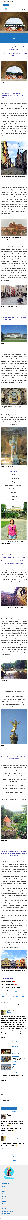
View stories (5, 1041)
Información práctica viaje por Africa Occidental (18, 1059)
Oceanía (14, 1162)
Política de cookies (7, 1213)
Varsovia (22, 999)
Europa (14, 1160)
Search (5, 4)
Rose (12, 29)
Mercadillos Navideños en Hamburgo (18, 1051)
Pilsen (23, 996)
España (4, 1201)
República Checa (15, 999)
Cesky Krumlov (15, 994)
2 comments (21, 29)
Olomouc (17, 996)
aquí (14, 981)
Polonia (3, 999)
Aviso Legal (5, 1208)
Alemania (4, 994)
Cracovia (12, 996)
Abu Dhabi (14, 1064)
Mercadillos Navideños (16, 1049)
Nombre (3, 1094)
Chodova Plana (5, 996)
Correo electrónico (5, 1100)
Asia (14, 1158)
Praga (8, 999)
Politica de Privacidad (7, 1211)
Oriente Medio (5, 1199)
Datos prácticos (15, 1056)
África (14, 1155)
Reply (3, 1133)
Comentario (4, 1080)
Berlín (9, 994)
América (14, 1156)
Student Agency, (11, 638)
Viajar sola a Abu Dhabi (17, 1066)
